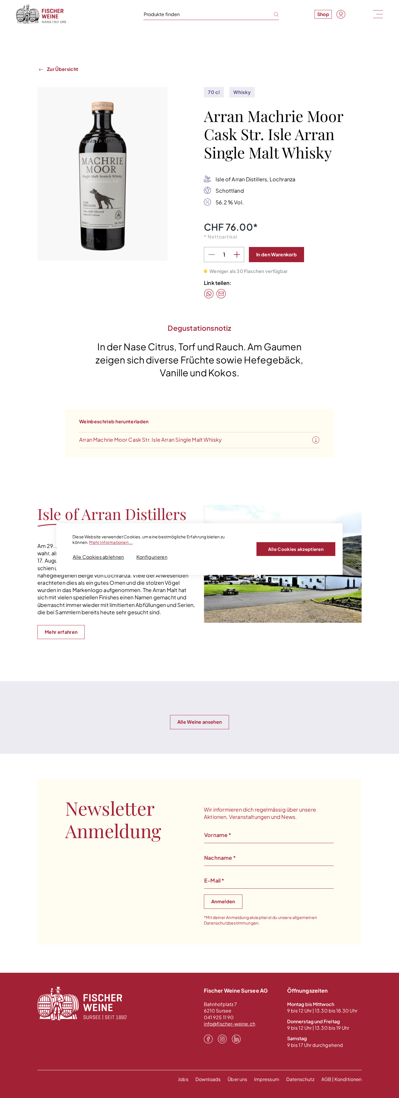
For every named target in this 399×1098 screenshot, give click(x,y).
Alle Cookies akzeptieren (296, 549)
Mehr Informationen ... (111, 542)
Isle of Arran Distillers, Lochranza (255, 179)
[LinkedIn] (236, 1038)
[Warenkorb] (354, 14)
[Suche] (273, 14)
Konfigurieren (151, 557)
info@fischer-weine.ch (229, 1024)
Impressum (266, 1079)
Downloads (208, 1079)
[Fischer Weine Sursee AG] (41, 14)
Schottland (230, 190)
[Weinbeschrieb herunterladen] (316, 440)
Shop (323, 14)
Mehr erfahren (61, 632)
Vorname (217, 834)
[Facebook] (208, 1038)
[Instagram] (222, 1038)
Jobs (183, 1079)
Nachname (220, 857)
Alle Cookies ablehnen (98, 557)
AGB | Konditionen (341, 1079)
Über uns (237, 1079)
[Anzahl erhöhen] (236, 254)
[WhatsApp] (209, 294)
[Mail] (221, 294)
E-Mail (214, 880)
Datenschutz (300, 1079)
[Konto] (340, 14)
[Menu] (377, 14)
